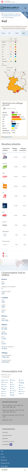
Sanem (21, 389)
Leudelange (13, 390)
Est (9, 33)
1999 (11, 407)
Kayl (12, 382)
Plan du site (4, 460)
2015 (11, 420)
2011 (22, 415)
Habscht (4, 395)
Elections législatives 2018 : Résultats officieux (11, 15)
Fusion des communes (8, 441)
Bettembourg (5, 380)
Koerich (12, 386)
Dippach (4, 384)
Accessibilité (5, 444)
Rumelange (22, 387)
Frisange (4, 391)
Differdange (5, 382)
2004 (7, 407)
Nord (17, 33)
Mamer (12, 392)
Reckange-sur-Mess (22, 383)
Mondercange (13, 395)
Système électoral (7, 435)
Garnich (4, 393)
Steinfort (22, 393)
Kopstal (12, 388)
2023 (15, 405)
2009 (4, 407)
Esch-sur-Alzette (4, 389)
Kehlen (12, 384)
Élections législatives (9, 14)
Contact (3, 457)
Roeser (21, 385)
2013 (22, 405)
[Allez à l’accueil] (2, 14)
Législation (5, 438)
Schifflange (22, 391)
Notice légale (4, 466)
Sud (24, 33)
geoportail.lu (8, 137)
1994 (14, 407)
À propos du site (5, 463)
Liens (2, 454)
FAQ (2, 451)
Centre (3, 33)
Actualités (5, 432)
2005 (4, 417)
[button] (25, 8)
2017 (19, 415)
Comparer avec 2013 (11, 108)
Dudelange (5, 386)
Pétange (21, 380)
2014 (23, 410)
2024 (16, 410)
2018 (16, 14)
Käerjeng (13, 380)
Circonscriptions (9, 17)
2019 (20, 410)
